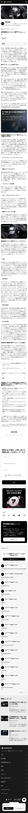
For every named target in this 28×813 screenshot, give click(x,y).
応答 (2, 570)
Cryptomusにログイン (14, 559)
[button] (14, 44)
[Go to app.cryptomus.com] (8, 2)
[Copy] (24, 515)
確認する (8, 808)
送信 (14, 482)
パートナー (19, 808)
